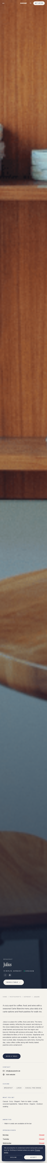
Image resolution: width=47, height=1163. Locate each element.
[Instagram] (5, 975)
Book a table (14, 982)
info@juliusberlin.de (13, 1071)
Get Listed (39, 3)
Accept (33, 1157)
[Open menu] (3, 3)
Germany (27, 997)
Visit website (10, 1075)
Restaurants (15, 997)
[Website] (10, 975)
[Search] (30, 3)
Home (5, 997)
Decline (13, 1157)
